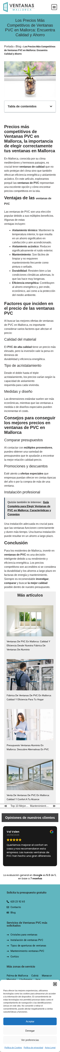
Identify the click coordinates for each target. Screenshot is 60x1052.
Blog (18, 46)
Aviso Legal (50, 1047)
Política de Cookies (13, 1047)
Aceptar (30, 1021)
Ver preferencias (30, 1040)
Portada (9, 46)
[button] (55, 984)
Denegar (30, 1030)
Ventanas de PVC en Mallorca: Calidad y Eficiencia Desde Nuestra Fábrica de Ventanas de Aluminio (28, 645)
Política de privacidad (33, 1047)
